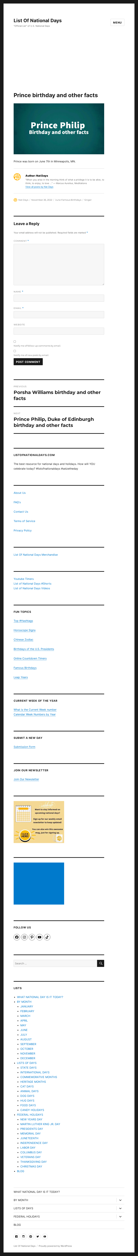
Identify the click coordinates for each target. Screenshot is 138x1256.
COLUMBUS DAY (31, 1152)
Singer (88, 199)
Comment (21, 241)
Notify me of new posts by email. (31, 355)
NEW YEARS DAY (31, 1119)
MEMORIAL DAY (30, 1133)
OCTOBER (26, 1048)
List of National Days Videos (32, 588)
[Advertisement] (69, 66)
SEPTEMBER (28, 1044)
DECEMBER (27, 1058)
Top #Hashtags (23, 620)
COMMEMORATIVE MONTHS (38, 1077)
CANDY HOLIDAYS (32, 1110)
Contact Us (21, 511)
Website (19, 324)
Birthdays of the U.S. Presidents (34, 649)
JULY (23, 1034)
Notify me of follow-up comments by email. (37, 345)
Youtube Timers (24, 579)
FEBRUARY (27, 1011)
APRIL (24, 1020)
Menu (117, 22)
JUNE (24, 1030)
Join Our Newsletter (26, 779)
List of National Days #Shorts (32, 583)
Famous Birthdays (25, 667)
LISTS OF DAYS (27, 1063)
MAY (23, 1025)
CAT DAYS (27, 1086)
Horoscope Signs (25, 630)
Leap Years (21, 677)
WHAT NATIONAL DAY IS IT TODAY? (40, 997)
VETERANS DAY (30, 1157)
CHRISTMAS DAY (31, 1166)
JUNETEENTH (29, 1138)
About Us (20, 492)
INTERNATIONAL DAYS (34, 1072)
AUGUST (26, 1039)
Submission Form (24, 746)
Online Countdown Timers (30, 658)
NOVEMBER (27, 1053)
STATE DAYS (28, 1067)
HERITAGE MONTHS (33, 1081)
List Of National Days (38, 20)
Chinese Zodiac (23, 639)
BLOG (20, 1171)
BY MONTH (24, 1001)
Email (19, 308)
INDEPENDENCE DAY (34, 1143)
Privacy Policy (23, 530)
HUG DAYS (27, 1100)
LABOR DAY (28, 1147)
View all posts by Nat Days (39, 186)
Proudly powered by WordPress (55, 1246)
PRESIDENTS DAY (31, 1128)
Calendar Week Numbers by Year (35, 714)
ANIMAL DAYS (29, 1091)
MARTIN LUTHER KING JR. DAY (40, 1124)
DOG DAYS (27, 1096)
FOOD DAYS (28, 1105)
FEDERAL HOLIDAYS (30, 1114)
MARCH (25, 1016)
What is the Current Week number (35, 709)
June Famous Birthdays (68, 199)
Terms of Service (24, 521)
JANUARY (26, 1006)
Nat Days (23, 199)
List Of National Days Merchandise (36, 554)
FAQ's (17, 502)
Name (18, 291)
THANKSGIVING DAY (33, 1161)
